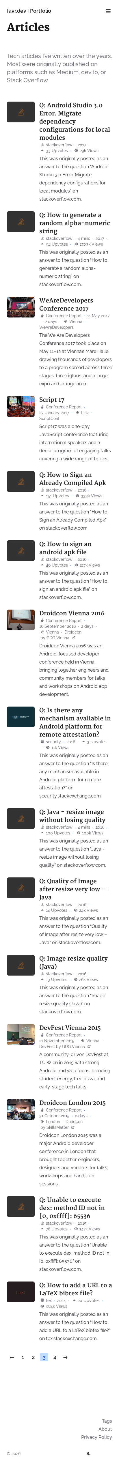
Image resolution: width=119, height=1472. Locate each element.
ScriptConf (49, 418)
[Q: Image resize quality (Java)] (21, 965)
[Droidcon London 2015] (21, 1109)
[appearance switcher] (89, 1453)
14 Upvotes (56, 910)
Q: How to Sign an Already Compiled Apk (72, 479)
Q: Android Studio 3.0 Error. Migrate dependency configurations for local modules (74, 121)
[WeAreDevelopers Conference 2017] (21, 307)
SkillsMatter (58, 1127)
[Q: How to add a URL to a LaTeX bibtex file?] (21, 1292)
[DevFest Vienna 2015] (21, 1034)
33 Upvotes (56, 150)
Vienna (75, 321)
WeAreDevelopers (56, 327)
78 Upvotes (56, 1229)
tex (48, 1300)
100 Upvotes (57, 833)
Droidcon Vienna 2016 (72, 613)
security (53, 741)
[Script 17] (21, 406)
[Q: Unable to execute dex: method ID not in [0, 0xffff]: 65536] (21, 1206)
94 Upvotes (56, 244)
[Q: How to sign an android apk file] (21, 550)
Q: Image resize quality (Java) (73, 962)
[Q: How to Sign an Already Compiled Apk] (21, 481)
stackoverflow (58, 145)
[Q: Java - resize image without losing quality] (21, 818)
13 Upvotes (56, 979)
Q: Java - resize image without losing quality (72, 816)
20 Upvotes (88, 1300)
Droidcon (72, 632)
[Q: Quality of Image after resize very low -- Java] (21, 887)
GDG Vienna (58, 638)
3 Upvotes (96, 741)
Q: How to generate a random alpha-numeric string (74, 223)
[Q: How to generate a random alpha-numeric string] (21, 221)
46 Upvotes (56, 565)
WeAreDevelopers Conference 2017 (66, 304)
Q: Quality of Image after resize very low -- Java (74, 889)
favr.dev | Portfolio (29, 11)
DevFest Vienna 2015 (70, 1028)
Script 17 (51, 400)
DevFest (47, 1046)
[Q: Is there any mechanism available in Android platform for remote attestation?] (21, 717)
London (52, 1121)
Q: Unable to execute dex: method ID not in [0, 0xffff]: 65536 (72, 1208)
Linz (84, 412)
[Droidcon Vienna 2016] (21, 620)
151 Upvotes (57, 496)
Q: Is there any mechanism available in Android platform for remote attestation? (75, 722)
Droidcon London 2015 (72, 1103)
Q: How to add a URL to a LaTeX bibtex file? (75, 1289)
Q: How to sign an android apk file (65, 548)
